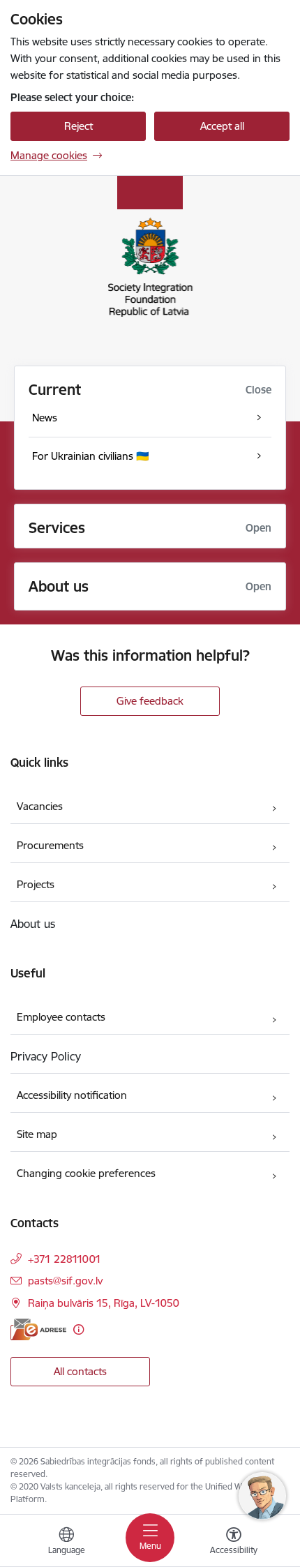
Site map (37, 1134)
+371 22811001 (64, 1259)
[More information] (78, 1329)
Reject (78, 126)
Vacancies (40, 806)
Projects (35, 884)
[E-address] (38, 1329)
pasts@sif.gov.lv (65, 1280)
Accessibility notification (72, 1095)
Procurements (50, 845)
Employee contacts (61, 1017)
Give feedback (150, 700)
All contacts (80, 1371)
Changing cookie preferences (86, 1173)
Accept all (222, 126)
